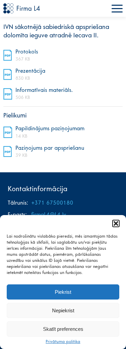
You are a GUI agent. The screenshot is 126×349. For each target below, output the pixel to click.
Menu (117, 8)
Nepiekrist (63, 310)
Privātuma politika (63, 342)
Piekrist (63, 292)
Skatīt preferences (63, 329)
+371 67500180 (52, 203)
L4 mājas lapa (21, 8)
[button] (116, 223)
